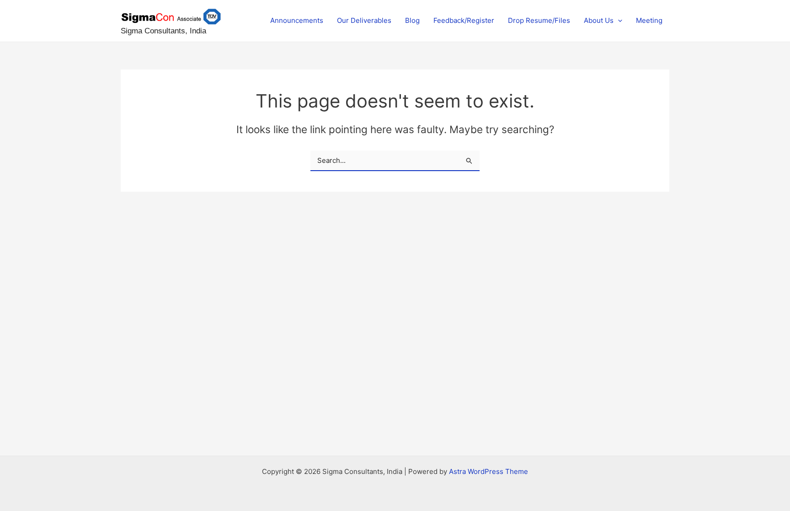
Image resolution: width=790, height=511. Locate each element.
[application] (618, 20)
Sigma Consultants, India (163, 31)
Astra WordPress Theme (488, 471)
